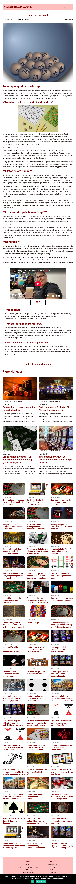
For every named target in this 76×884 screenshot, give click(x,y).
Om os (52, 867)
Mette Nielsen (18, 401)
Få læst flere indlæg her (38, 364)
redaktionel (69, 19)
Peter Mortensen (23, 19)
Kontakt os (52, 872)
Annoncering (52, 864)
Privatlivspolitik (41, 881)
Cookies (52, 870)
